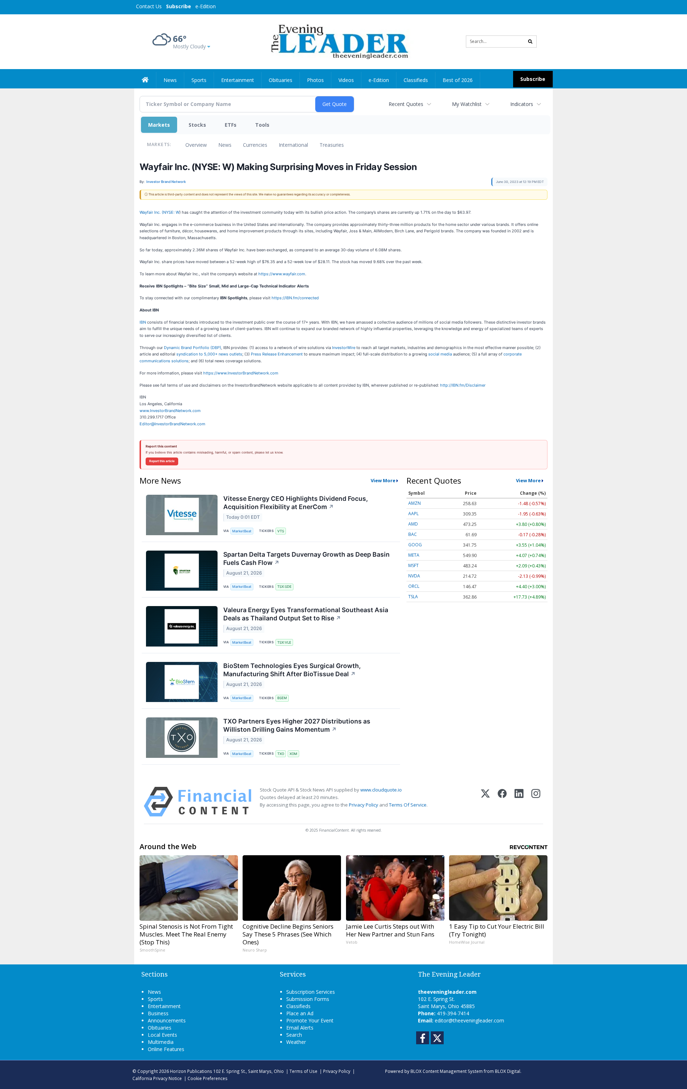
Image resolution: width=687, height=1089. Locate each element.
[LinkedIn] (519, 801)
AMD (413, 524)
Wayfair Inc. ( (151, 212)
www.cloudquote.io (381, 789)
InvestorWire (343, 347)
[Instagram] (535, 801)
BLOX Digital (507, 1071)
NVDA (414, 576)
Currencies (255, 144)
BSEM (282, 698)
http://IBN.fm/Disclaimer (463, 385)
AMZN (414, 503)
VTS (280, 531)
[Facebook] (502, 801)
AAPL (413, 513)
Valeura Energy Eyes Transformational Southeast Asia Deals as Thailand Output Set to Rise (305, 614)
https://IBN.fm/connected (295, 297)
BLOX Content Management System (446, 1071)
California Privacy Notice (157, 1078)
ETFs (231, 124)
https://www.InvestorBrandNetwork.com (240, 373)
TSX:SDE (284, 587)
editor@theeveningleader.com (469, 1020)
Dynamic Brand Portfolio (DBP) (192, 347)
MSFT (413, 565)
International (293, 144)
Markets (159, 124)
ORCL (413, 586)
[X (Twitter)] (485, 801)
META (413, 555)
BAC (412, 534)
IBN (143, 322)
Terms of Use (303, 1071)
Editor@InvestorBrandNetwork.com (172, 423)
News (225, 144)
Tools (262, 124)
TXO (280, 754)
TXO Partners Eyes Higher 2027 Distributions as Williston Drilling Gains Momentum (296, 725)
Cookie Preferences (207, 1078)
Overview (196, 144)
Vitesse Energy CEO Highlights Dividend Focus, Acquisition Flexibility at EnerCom (295, 502)
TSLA (413, 597)
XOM (293, 754)
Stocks (197, 124)
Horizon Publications (191, 1071)
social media (440, 354)
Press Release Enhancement (277, 354)
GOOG (415, 545)
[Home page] (338, 41)
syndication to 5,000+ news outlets (209, 354)
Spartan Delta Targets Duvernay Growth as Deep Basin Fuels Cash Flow (306, 558)
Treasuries (332, 144)
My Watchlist (467, 104)
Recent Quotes (406, 104)
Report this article (162, 461)
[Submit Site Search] (530, 41)
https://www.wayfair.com (281, 273)
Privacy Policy (363, 805)
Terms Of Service (408, 805)
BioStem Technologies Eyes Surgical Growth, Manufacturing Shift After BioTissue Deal (292, 670)
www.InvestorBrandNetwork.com (170, 410)
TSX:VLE (284, 642)
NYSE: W (171, 212)
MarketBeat (242, 531)
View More (383, 480)
